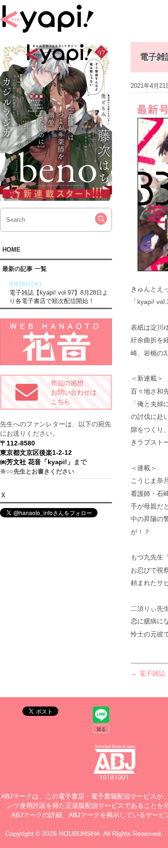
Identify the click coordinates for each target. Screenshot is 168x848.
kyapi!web (47, 19)
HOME (11, 249)
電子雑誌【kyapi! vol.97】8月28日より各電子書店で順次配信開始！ (58, 292)
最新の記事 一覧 (24, 268)
